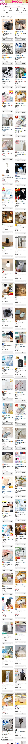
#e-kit (18, 33)
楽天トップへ (24, 4)
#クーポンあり (17, 418)
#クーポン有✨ (18, 130)
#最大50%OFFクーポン (19, 322)
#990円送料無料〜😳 (19, 442)
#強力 (22, 178)
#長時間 (19, 178)
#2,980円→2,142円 (5, 491)
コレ (4, 39)
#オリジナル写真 (18, 731)
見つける (10, 9)
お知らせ (17, 9)
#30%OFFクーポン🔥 (21, 154)
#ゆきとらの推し (5, 733)
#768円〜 (20, 707)
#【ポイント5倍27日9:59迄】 (20, 346)
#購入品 (16, 707)
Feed (3, 9)
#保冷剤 (16, 178)
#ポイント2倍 (23, 418)
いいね (11, 39)
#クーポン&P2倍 (18, 466)
